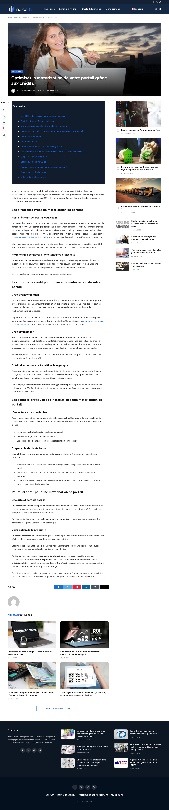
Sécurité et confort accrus (33, 172)
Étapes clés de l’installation (33, 162)
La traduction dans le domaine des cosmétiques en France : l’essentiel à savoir (91, 733)
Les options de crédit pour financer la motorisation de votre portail (52, 131)
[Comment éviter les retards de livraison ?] (138, 190)
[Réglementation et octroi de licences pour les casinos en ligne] (122, 224)
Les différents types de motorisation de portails (43, 116)
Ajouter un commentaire (58, 708)
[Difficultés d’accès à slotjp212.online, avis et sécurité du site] (32, 634)
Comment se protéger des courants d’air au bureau (143, 237)
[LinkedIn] (3, 122)
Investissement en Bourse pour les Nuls (140, 130)
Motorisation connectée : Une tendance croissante (44, 126)
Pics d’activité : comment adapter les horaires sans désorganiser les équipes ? (145, 747)
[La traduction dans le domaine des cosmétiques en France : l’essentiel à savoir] (68, 734)
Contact (50, 795)
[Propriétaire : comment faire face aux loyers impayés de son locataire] (138, 151)
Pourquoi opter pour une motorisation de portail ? (44, 167)
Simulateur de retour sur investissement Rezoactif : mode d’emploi (80, 653)
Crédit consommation (31, 136)
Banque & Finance (68, 9)
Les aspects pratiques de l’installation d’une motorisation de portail (52, 152)
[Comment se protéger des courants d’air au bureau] (122, 239)
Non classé (17, 71)
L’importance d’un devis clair (34, 157)
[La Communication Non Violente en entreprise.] (122, 266)
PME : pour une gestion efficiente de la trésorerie (92, 747)
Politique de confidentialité (93, 795)
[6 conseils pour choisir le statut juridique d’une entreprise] (122, 253)
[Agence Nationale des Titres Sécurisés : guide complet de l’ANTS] (121, 763)
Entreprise (49, 9)
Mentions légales (66, 795)
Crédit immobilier (29, 141)
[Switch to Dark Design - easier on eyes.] (156, 9)
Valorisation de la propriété (33, 177)
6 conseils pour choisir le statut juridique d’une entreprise (146, 251)
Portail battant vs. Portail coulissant (38, 121)
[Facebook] (3, 109)
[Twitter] (3, 115)
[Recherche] (160, 9)
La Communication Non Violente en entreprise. (146, 264)
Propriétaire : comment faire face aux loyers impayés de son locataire (139, 168)
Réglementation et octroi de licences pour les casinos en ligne (144, 224)
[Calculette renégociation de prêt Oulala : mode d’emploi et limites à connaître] (32, 675)
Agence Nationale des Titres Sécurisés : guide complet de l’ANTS (143, 762)
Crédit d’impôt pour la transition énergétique (41, 146)
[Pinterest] (3, 128)
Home (10, 17)
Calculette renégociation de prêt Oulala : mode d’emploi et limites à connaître (31, 693)
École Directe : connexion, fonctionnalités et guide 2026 (143, 732)
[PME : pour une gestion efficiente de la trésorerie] (68, 749)
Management (113, 9)
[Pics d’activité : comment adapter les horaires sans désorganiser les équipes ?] (121, 747)
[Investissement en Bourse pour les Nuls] (138, 114)
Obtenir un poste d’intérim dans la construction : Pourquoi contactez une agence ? (91, 762)
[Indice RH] (20, 9)
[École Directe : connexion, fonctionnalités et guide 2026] (121, 734)
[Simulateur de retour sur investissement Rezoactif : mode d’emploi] (84, 634)
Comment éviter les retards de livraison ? (140, 207)
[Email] (3, 134)
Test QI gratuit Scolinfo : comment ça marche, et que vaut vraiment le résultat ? (83, 693)
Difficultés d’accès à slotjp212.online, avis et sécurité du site (30, 653)
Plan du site (117, 795)
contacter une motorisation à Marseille (30, 237)
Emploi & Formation (92, 9)
